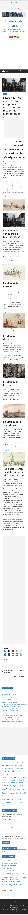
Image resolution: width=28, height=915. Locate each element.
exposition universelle (20, 775)
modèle (13, 782)
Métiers (10, 789)
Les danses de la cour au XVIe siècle (11, 713)
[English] (12, 37)
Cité (22, 768)
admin (13, 117)
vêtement (18, 802)
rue (15, 799)
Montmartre (19, 782)
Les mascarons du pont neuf (9, 697)
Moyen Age (11, 785)
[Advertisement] (14, 54)
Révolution (19, 799)
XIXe (22, 802)
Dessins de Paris (20, 771)
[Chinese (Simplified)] (10, 37)
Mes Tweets (5, 852)
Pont (12, 799)
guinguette (9, 777)
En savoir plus (6, 196)
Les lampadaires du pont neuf (9, 694)
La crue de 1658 (6, 692)
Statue (22, 799)
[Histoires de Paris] (3, 71)
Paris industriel (11, 793)
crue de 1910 (8, 771)
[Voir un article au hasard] (24, 71)
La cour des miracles (7, 699)
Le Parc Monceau (19, 676)
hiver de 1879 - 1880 (17, 777)
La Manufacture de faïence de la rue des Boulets (14, 671)
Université (13, 802)
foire (3, 777)
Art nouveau (10, 765)
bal (24, 765)
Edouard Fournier (8, 775)
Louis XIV (16, 780)
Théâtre (8, 802)
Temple (3, 802)
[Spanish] (18, 37)
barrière (4, 768)
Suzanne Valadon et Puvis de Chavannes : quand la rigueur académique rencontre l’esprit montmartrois (12, 721)
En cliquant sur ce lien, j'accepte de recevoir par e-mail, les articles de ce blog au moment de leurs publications (13, 838)
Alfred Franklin (5, 762)
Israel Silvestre (9, 780)
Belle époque (10, 768)
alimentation (11, 762)
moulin (4, 785)
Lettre (5, 94)
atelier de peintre (19, 765)
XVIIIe (3, 806)
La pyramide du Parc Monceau (10, 702)
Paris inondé (20, 793)
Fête (5, 777)
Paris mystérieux (8, 796)
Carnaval (15, 768)
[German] (15, 37)
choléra (18, 768)
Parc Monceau (18, 789)
